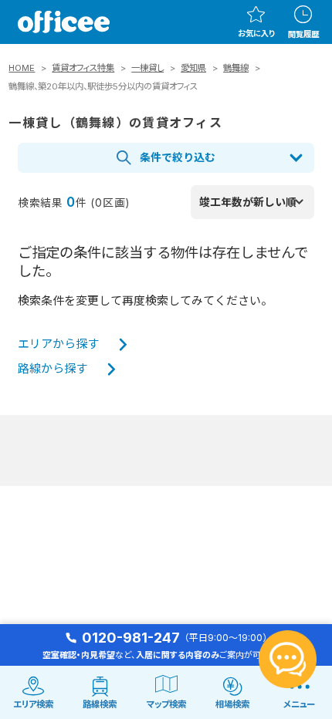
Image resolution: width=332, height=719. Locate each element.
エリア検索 (33, 704)
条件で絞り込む (177, 157)
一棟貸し (147, 67)
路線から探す (52, 369)
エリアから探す (58, 344)
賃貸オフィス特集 (83, 67)
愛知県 (193, 67)
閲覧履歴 (303, 34)
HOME (21, 67)
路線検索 (100, 704)
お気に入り (256, 33)
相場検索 (232, 704)
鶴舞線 (236, 67)
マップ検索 (166, 704)
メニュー (299, 704)
